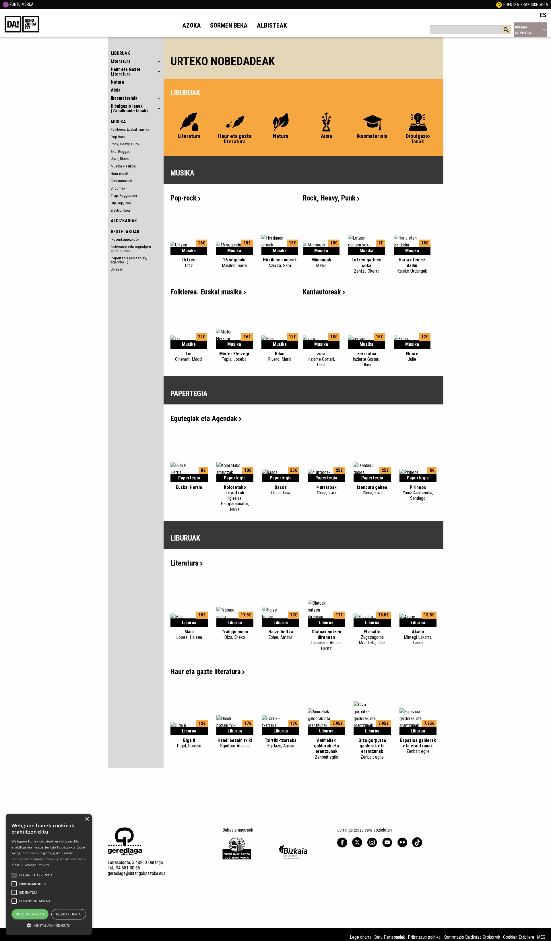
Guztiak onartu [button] (30, 914)
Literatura (184, 563)
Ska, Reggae (120, 151)
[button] (14, 875)
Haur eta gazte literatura (205, 672)
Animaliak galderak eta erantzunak (326, 749)
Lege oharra (360, 937)
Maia (189, 634)
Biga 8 (189, 743)
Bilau (279, 356)
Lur (189, 356)
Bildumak (118, 188)
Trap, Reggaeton (124, 195)
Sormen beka (229, 25)
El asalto (372, 637)
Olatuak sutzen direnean (326, 640)
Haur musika (121, 173)
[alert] (49, 874)
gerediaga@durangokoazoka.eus (136, 873)
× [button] (87, 819)
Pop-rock (183, 198)
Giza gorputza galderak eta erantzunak (372, 749)
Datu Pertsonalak (389, 937)
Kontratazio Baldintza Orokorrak (471, 937)
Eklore (412, 356)
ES (543, 15)
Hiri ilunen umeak (280, 262)
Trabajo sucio (235, 634)
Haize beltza (280, 634)
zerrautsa (366, 359)
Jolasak (117, 269)
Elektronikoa (120, 210)
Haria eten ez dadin (412, 265)
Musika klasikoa (123, 166)
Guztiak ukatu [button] (69, 914)
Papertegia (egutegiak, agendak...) (129, 260)
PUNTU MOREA (21, 4)
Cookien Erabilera (518, 937)
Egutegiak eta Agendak (203, 418)
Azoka (191, 25)
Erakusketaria (534, 4)
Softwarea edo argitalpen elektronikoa (131, 248)
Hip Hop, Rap (121, 202)
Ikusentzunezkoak (125, 239)
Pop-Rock (118, 136)
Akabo (418, 637)
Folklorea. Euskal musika (130, 129)
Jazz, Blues (120, 158)
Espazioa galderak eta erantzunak (418, 746)
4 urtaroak (326, 490)
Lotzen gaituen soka (366, 265)
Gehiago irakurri (36, 865)
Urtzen (188, 262)
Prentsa (511, 4)
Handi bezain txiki (235, 743)
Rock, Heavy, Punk (125, 144)
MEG (541, 937)
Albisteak (272, 25)
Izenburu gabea (372, 490)
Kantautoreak (121, 180)
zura (321, 359)
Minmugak (321, 262)
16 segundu (234, 262)
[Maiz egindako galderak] (499, 4)
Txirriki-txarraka (280, 743)
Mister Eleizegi (234, 356)
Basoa (280, 490)
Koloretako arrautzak (235, 498)
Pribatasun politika (424, 937)
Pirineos (418, 493)
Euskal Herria (189, 487)
